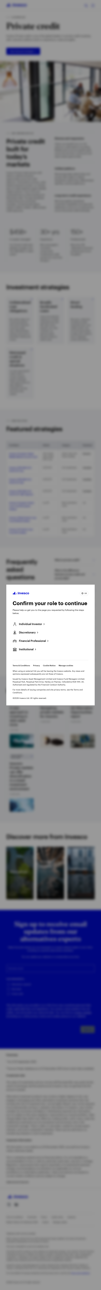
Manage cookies (66, 665)
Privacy (36, 665)
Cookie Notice (49, 665)
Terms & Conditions (21, 665)
